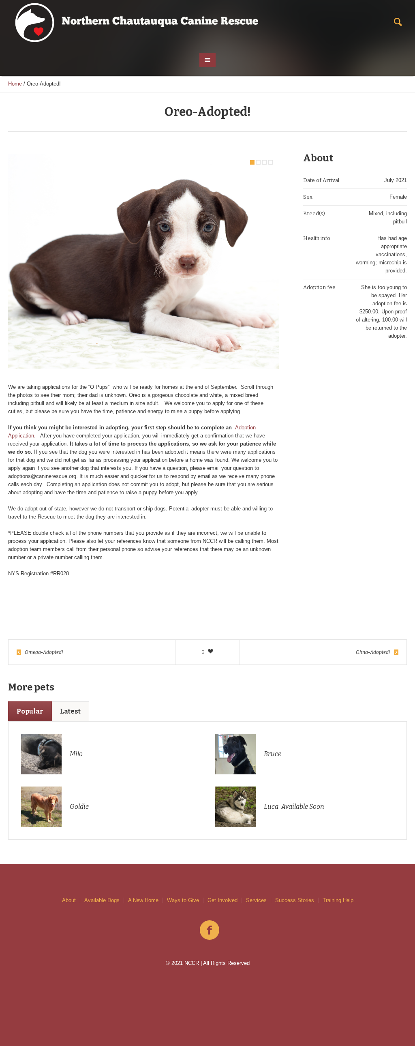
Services (256, 900)
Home (15, 84)
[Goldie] (41, 806)
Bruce (272, 754)
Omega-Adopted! (44, 652)
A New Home (143, 900)
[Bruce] (235, 753)
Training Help (338, 900)
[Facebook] (209, 930)
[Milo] (41, 753)
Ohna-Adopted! (373, 652)
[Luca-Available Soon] (235, 806)
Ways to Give (183, 900)
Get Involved (222, 900)
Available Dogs (102, 900)
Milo (76, 754)
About (69, 900)
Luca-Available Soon (294, 806)
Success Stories (294, 900)
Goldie (79, 806)
